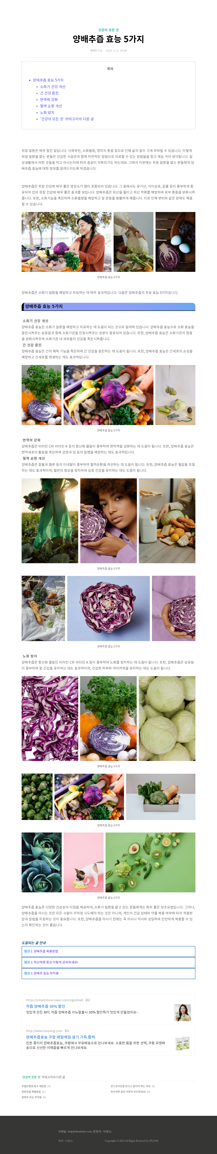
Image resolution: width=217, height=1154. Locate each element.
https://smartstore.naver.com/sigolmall (54, 1000)
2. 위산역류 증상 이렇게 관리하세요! (54, 962)
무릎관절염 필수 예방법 (34, 1086)
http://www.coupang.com (44, 1031)
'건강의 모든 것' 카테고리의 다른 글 (67, 119)
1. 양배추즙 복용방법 (44, 951)
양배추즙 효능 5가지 (108, 39)
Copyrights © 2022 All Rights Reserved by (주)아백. (132, 1140)
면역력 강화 (49, 100)
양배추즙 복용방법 (31, 1092)
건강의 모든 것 (108, 30)
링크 (27, 951)
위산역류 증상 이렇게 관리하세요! (128, 1092)
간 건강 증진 (49, 93)
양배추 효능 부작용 (32, 1097)
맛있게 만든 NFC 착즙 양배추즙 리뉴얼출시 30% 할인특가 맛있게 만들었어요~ (82, 1012)
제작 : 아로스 (65, 1140)
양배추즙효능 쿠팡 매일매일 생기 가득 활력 (60, 1037)
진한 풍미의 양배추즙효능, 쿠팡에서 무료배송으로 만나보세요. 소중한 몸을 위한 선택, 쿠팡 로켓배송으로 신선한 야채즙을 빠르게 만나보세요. (95, 1045)
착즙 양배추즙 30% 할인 (45, 1006)
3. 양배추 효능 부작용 (44, 973)
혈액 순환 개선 (51, 106)
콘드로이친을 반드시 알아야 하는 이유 (130, 1086)
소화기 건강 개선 (52, 87)
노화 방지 (47, 113)
